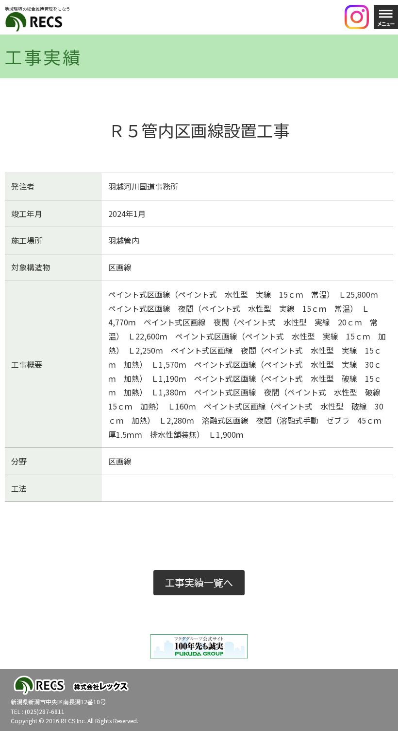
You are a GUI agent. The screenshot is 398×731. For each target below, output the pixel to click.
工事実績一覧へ (199, 582)
